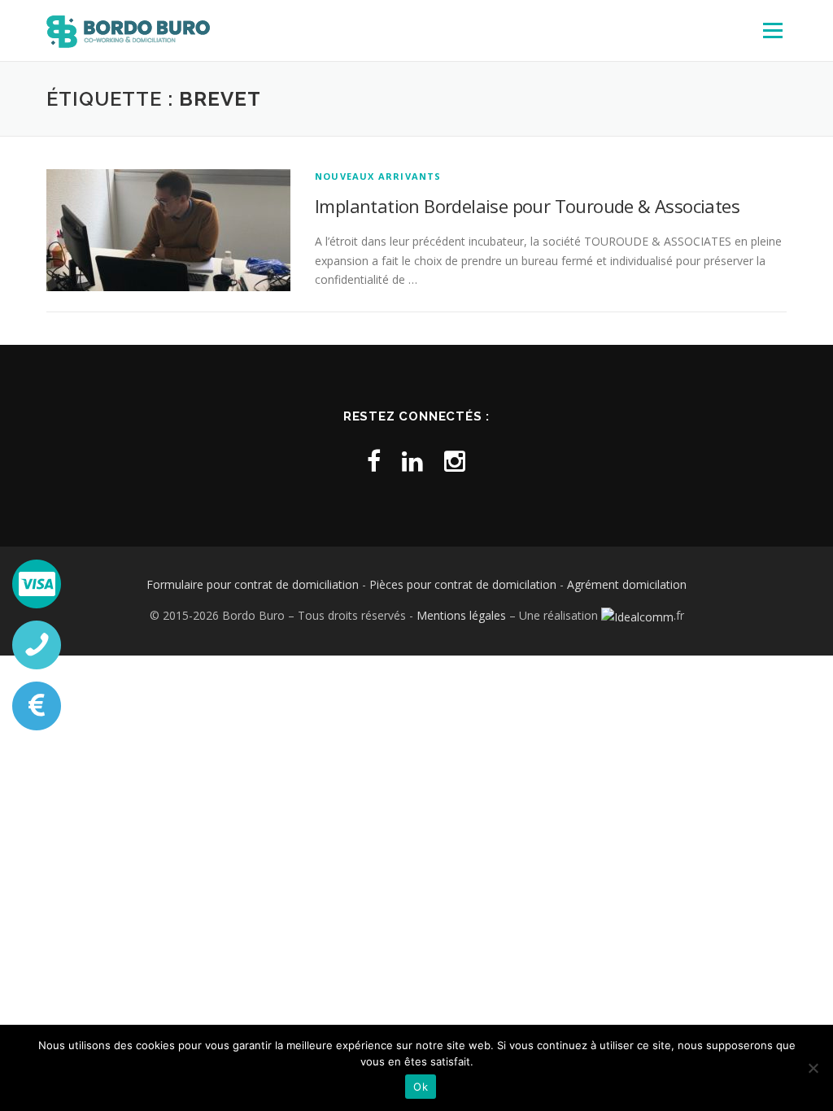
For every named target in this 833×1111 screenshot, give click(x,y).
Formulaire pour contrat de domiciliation (252, 584)
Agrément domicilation (627, 584)
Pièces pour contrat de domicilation (462, 584)
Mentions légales (461, 615)
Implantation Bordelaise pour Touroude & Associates (527, 206)
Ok (420, 1086)
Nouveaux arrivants (378, 176)
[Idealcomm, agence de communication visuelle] (637, 615)
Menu (772, 30)
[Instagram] (454, 460)
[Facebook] (374, 460)
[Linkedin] (412, 460)
